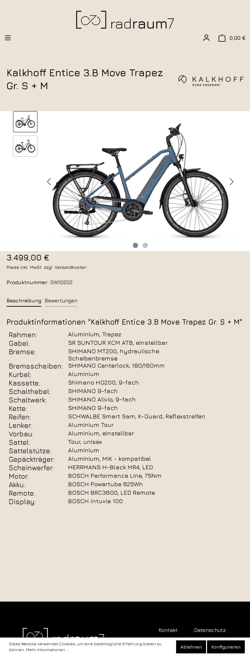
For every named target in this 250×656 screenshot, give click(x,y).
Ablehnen (191, 646)
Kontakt (168, 630)
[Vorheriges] (49, 181)
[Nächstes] (232, 181)
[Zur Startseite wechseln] (125, 20)
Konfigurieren (226, 646)
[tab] (24, 300)
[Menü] (8, 37)
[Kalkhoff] (210, 80)
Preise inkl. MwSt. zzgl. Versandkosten (46, 267)
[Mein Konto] (206, 37)
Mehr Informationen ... (47, 649)
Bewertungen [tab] (61, 300)
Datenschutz (210, 630)
